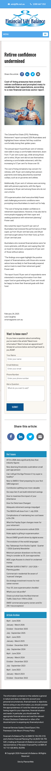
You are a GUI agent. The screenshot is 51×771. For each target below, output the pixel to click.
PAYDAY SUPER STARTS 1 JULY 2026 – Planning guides (23, 568)
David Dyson (30, 728)
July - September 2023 (16, 666)
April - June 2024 (14, 653)
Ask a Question (13, 384)
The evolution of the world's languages (22, 542)
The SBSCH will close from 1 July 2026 (22, 511)
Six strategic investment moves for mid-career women (23, 582)
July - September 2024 (16, 649)
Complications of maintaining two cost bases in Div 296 (25, 516)
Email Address (12, 365)
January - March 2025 (16, 641)
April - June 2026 (14, 621)
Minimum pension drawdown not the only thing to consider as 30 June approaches (24, 554)
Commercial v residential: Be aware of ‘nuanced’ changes (22, 575)
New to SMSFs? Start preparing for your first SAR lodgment (25, 482)
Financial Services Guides (13, 728)
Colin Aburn (17, 731)
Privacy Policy (29, 731)
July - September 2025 (16, 633)
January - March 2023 (16, 674)
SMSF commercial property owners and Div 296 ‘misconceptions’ (24, 604)
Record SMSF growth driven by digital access (25, 537)
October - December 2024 (17, 645)
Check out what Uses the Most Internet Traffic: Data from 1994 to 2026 (22, 597)
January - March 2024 (16, 657)
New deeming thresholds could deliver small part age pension (25, 468)
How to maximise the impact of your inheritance (21, 497)
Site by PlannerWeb (26, 762)
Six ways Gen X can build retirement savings (25, 492)
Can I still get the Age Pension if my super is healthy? (24, 475)
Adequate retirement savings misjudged (23, 507)
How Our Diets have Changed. (19, 503)
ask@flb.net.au (17, 4)
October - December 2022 (17, 678)
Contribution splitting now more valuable (23, 488)
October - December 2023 (17, 662)
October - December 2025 (17, 629)
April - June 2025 (14, 637)
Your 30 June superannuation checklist (23, 588)
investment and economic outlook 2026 (23, 529)
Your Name (11, 355)
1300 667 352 (39, 4)
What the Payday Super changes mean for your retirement (24, 523)
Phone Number (13, 375)
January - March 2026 (16, 625)
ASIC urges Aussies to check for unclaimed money (24, 561)
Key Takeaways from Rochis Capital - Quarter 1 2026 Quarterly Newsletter (25, 547)
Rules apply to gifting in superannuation (23, 533)
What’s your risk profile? (16, 592)
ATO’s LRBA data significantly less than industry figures (23, 461)
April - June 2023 (14, 670)
